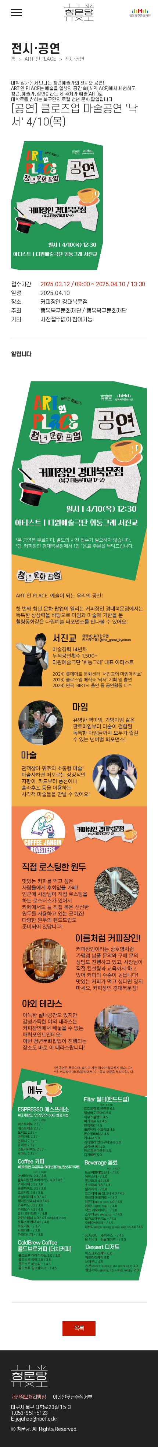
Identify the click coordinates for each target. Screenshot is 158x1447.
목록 (79, 1328)
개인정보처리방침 (28, 1397)
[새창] (140, 11)
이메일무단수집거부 (72, 1397)
